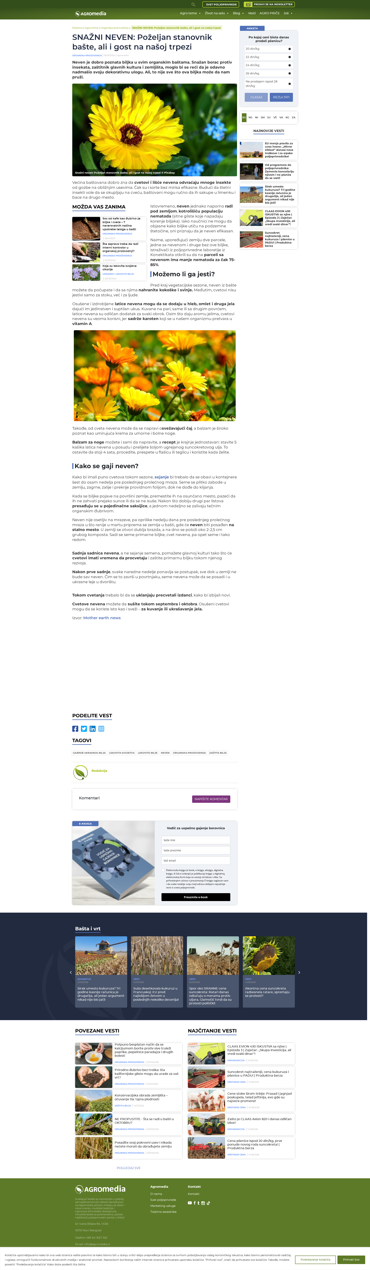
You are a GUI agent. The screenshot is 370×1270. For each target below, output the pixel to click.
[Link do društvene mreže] (190, 1202)
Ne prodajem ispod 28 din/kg (262, 84)
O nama (156, 1194)
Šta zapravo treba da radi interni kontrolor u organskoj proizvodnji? (120, 248)
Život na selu (215, 13)
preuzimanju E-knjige (201, 880)
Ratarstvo (84, 979)
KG (287, 117)
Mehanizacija (236, 1060)
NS (250, 117)
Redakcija (99, 771)
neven (165, 752)
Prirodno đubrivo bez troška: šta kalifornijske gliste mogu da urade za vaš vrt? (146, 1073)
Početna (77, 27)
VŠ (275, 117)
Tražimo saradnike (163, 1212)
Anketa (252, 28)
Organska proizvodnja (115, 27)
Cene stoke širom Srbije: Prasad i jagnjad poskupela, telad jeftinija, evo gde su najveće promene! (259, 1097)
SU (269, 117)
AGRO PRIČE (270, 13)
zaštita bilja (218, 752)
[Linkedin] (93, 729)
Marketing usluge (163, 1206)
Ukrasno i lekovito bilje (118, 274)
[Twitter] (84, 729)
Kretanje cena (236, 1082)
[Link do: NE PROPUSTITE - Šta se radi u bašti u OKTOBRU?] (93, 1124)
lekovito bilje (147, 752)
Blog (236, 13)
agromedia (123, 55)
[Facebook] (75, 729)
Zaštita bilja (123, 1105)
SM (263, 117)
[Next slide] (299, 972)
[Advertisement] (154, 666)
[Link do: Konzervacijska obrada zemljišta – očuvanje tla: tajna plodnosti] (93, 1100)
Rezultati (281, 97)
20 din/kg (252, 48)
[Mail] (101, 729)
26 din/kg (252, 73)
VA (281, 117)
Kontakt (193, 1194)
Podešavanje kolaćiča (315, 1259)
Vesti (252, 13)
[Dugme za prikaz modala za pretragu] (194, 4)
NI (256, 117)
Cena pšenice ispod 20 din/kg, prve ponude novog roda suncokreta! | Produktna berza (254, 1144)
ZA (293, 117)
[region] (185, 1258)
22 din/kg (252, 57)
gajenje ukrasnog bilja (89, 752)
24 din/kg (252, 65)
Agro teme (188, 13)
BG (244, 117)
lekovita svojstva (122, 752)
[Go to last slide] (71, 972)
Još (286, 13)
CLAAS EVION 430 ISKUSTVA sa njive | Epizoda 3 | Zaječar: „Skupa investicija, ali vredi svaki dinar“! (259, 1050)
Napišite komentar (211, 799)
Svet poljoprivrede (221, 4)
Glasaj (256, 97)
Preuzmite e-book (196, 897)
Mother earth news (102, 618)
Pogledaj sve (129, 1168)
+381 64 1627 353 (96, 1237)
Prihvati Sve (351, 1259)
